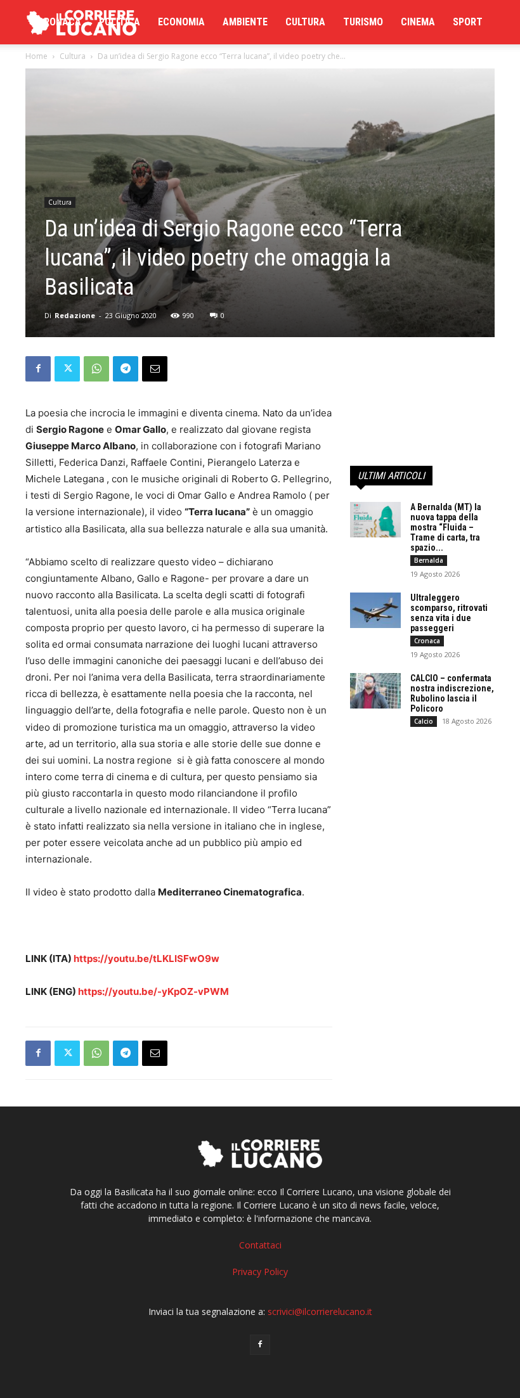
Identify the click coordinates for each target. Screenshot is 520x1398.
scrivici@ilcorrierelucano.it (320, 1311)
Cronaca (59, 22)
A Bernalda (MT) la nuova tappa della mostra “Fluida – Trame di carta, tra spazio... (445, 527)
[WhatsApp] (96, 369)
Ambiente (245, 22)
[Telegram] (125, 369)
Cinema (418, 22)
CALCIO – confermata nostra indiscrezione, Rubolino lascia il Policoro (452, 693)
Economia (181, 22)
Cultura (305, 22)
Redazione (75, 315)
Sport (468, 22)
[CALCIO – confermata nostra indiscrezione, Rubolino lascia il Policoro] (375, 691)
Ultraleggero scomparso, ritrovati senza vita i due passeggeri (449, 613)
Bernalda (428, 560)
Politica (119, 22)
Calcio (423, 721)
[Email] (154, 369)
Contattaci (260, 1245)
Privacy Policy (260, 1272)
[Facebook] (38, 369)
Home (36, 56)
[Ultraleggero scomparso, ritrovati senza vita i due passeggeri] (375, 610)
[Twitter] (67, 369)
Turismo (363, 22)
